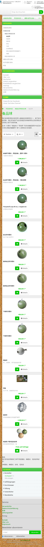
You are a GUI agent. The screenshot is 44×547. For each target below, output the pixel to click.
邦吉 (7, 44)
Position (8, 134)
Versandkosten (25, 540)
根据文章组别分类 (10, 34)
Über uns (6, 77)
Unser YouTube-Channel (12, 103)
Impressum (6, 524)
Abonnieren (8, 536)
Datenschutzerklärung (11, 90)
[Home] (2, 109)
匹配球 (8, 39)
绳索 (7, 54)
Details (25, 162)
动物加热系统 (7, 18)
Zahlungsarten (7, 513)
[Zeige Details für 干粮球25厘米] (22, 303)
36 (19, 134)
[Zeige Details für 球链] (22, 378)
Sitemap (6, 86)
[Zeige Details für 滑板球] (22, 351)
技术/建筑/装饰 (8, 62)
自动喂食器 (9, 49)
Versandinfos (8, 88)
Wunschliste (6, 141)
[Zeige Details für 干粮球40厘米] (22, 328)
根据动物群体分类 (10, 56)
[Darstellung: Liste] (40, 134)
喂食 (4, 65)
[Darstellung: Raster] (36, 134)
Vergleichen (37, 141)
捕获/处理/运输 (29, 18)
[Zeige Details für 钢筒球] (22, 407)
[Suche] (41, 12)
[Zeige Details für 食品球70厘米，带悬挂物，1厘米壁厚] (22, 172)
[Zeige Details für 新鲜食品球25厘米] (22, 253)
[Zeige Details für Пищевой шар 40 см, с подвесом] (22, 199)
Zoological (8, 476)
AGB (4, 92)
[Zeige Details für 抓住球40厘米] (22, 227)
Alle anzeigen (9, 478)
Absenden (35, 532)
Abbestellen (20, 536)
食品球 (8, 36)
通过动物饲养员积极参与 (13, 51)
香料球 (8, 41)
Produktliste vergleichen (12, 83)
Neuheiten (7, 79)
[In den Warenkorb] (17, 162)
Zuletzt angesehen (10, 81)
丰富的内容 (17, 18)
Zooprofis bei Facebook (11, 101)
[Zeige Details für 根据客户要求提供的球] (22, 434)
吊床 (7, 46)
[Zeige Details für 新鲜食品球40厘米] (22, 278)
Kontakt (6, 75)
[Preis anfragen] (17, 451)
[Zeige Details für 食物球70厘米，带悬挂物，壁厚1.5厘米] (22, 145)
